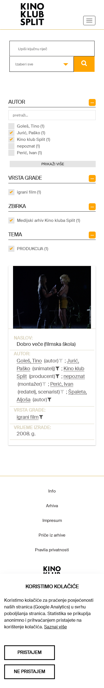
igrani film (28, 417)
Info (52, 491)
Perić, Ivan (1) (29, 153)
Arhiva (52, 506)
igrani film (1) (29, 192)
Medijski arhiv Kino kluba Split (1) (48, 220)
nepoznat (74, 376)
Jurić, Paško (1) (31, 133)
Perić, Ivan (61, 384)
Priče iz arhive (52, 535)
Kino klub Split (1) (33, 139)
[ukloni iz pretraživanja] (57, 368)
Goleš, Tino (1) (30, 126)
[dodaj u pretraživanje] (61, 361)
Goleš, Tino (29, 360)
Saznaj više (55, 627)
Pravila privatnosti (52, 550)
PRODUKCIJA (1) (32, 249)
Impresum (52, 520)
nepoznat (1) (28, 146)
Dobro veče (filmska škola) (46, 344)
